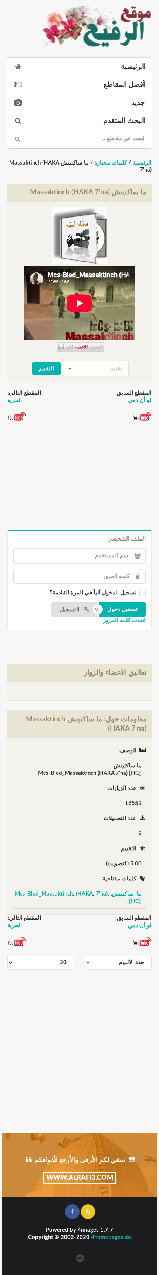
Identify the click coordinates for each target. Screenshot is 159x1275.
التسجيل (70, 609)
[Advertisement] (79, 476)
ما (139, 894)
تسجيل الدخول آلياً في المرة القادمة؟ (93, 593)
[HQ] (135, 901)
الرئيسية (133, 66)
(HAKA (84, 894)
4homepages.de (111, 1237)
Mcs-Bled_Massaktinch (44, 894)
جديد (138, 102)
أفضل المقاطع (124, 84)
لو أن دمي (140, 400)
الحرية (14, 400)
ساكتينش (123, 894)
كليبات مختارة (110, 163)
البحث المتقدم (124, 120)
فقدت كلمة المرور (125, 620)
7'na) (102, 894)
